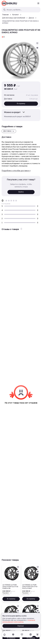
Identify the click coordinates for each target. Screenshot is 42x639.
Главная (5, 15)
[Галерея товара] (21, 59)
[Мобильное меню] (38, 3)
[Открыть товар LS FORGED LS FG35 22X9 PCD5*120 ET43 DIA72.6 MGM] (30, 583)
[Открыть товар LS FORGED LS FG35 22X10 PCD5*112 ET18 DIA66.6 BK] (11, 583)
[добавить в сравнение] (37, 48)
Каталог (15, 15)
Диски (31, 18)
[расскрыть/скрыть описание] (23, 112)
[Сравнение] (13, 634)
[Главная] (9, 3)
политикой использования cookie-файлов (18, 621)
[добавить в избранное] (37, 43)
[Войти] (30, 634)
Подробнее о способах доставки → (16, 171)
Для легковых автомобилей (13, 18)
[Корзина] (37, 634)
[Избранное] (21, 634)
